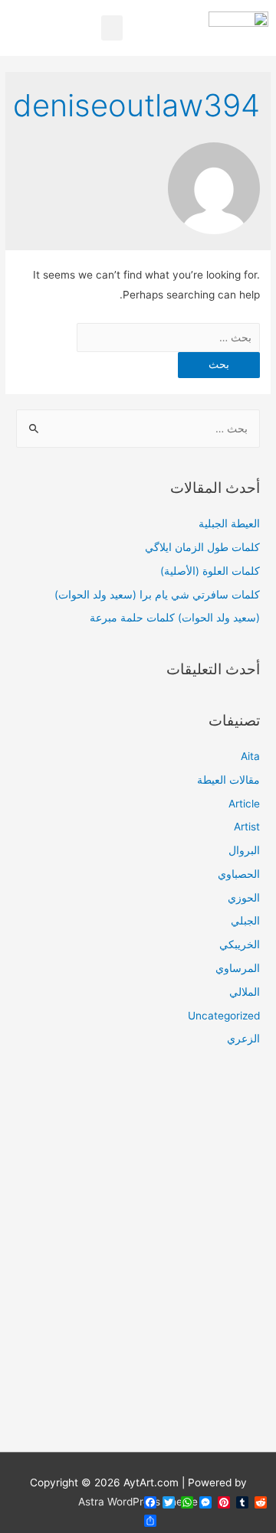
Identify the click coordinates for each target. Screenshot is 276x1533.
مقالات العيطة (228, 780)
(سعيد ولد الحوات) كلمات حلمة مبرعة (175, 618)
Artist (247, 826)
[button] (112, 28)
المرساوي (237, 968)
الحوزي (244, 898)
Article (244, 803)
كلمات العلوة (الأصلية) (210, 571)
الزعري (243, 1038)
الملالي (244, 992)
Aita (250, 756)
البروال (244, 850)
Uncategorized (224, 1015)
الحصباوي (239, 874)
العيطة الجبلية (229, 523)
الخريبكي (239, 944)
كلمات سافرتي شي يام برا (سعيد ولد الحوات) (157, 595)
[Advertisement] (138, 1259)
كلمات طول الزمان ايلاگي (202, 547)
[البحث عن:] (168, 337)
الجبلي (245, 921)
